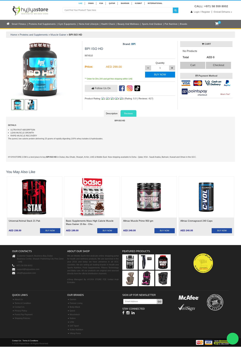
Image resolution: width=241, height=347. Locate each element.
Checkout (218, 65)
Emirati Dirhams (222, 11)
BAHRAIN (125, 3)
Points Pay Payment (23, 314)
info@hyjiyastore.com (26, 273)
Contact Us (19, 307)
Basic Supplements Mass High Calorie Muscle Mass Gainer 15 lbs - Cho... (89, 222)
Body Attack (75, 307)
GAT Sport (74, 326)
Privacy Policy (21, 311)
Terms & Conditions (30, 341)
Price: (89, 66)
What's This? (225, 94)
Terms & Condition (23, 303)
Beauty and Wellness (129, 24)
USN (72, 322)
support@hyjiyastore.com (28, 269)
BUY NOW (160, 74)
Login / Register (202, 11)
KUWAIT (138, 3)
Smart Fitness (19, 24)
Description (112, 113)
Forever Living (76, 303)
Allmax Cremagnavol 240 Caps (196, 220)
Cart (192, 65)
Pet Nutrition (171, 24)
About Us (19, 299)
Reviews (128, 113)
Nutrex (73, 318)
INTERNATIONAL (155, 3)
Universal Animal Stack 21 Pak (24, 220)
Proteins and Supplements (42, 24)
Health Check (108, 24)
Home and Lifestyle (89, 24)
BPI (133, 44)
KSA (101, 3)
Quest (72, 311)
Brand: (129, 44)
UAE (80, 3)
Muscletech (75, 314)
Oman (91, 3)
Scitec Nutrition (76, 329)
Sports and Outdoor (152, 24)
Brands (183, 24)
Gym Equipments (67, 24)
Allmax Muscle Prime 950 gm (138, 220)
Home (13, 34)
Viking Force (75, 333)
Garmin (73, 299)
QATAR (112, 3)
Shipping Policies (22, 318)
